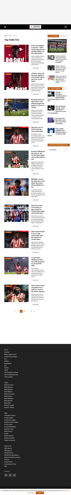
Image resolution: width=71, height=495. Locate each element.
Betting (6, 361)
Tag (10, 35)
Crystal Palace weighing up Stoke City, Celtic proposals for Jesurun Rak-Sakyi (37, 261)
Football (8, 46)
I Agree (39, 492)
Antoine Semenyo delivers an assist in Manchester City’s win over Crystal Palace (60, 69)
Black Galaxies (8, 387)
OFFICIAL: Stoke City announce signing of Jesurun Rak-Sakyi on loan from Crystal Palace (38, 77)
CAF (5, 365)
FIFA (5, 466)
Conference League (10, 420)
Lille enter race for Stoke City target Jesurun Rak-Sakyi (37, 129)
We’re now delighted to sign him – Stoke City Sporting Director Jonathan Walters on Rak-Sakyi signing (38, 49)
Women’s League (9, 405)
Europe (6, 433)
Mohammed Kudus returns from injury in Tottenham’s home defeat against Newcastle (61, 59)
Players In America (9, 440)
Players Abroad (8, 435)
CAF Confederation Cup (11, 374)
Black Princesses (9, 394)
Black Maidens (8, 389)
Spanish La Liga (8, 429)
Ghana (6, 382)
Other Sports (8, 448)
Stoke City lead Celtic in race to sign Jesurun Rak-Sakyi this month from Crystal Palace (38, 235)
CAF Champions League (11, 372)
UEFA (5, 413)
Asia (5, 359)
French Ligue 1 (8, 424)
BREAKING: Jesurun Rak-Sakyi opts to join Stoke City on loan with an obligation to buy (38, 183)
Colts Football (8, 377)
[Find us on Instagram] (14, 475)
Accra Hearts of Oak (10, 464)
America (6, 352)
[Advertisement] (35, 12)
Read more (36, 68)
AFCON (6, 368)
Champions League (9, 415)
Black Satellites (8, 398)
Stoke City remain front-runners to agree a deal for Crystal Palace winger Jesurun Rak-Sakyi (38, 209)
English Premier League (11, 422)
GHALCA (6, 459)
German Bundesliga (10, 426)
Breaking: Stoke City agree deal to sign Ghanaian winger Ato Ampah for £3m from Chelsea (37, 103)
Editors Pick (7, 446)
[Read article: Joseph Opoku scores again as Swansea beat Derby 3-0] (57, 46)
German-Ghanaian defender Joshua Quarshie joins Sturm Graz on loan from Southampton (57, 110)
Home (5, 35)
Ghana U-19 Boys (9, 407)
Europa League (8, 417)
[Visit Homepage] (35, 27)
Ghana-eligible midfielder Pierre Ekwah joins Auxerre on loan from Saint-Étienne (57, 132)
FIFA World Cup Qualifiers (11, 455)
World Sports (8, 450)
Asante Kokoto (8, 462)
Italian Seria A (8, 431)
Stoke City (14, 35)
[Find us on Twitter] (10, 475)
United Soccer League (10, 356)
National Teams (8, 385)
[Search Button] (66, 27)
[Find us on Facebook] (6, 475)
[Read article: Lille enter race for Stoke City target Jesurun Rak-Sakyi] (16, 135)
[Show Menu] (5, 27)
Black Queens (8, 396)
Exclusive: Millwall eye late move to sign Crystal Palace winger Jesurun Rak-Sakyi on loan (38, 155)
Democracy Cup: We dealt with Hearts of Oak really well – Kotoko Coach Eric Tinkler (60, 79)
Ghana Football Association (12, 457)
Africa (6, 350)
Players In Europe (9, 438)
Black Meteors (8, 391)
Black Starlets (8, 400)
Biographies (7, 363)
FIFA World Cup (8, 453)
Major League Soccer (10, 354)
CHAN (6, 370)
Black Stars (7, 403)
